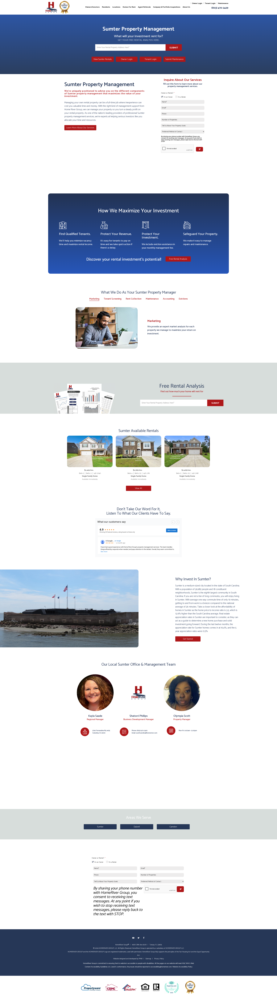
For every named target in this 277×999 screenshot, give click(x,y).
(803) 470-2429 (219, 8)
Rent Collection (133, 299)
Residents (106, 7)
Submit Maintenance (174, 59)
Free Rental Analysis (178, 259)
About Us (186, 7)
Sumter (100, 827)
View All (138, 488)
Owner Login (197, 3)
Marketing (94, 299)
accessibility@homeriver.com (161, 966)
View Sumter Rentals (102, 59)
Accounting (168, 299)
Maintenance (223, 3)
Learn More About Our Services (80, 128)
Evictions (183, 299)
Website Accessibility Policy (182, 966)
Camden (173, 827)
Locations (116, 7)
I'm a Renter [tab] (182, 97)
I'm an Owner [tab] (168, 97)
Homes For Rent (129, 7)
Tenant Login (210, 3)
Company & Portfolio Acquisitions (166, 7)
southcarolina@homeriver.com (146, 733)
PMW (140, 958)
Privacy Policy (159, 958)
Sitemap (148, 958)
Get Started (188, 639)
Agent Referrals (144, 7)
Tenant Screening (112, 299)
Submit (173, 48)
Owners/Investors (92, 7)
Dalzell (137, 827)
